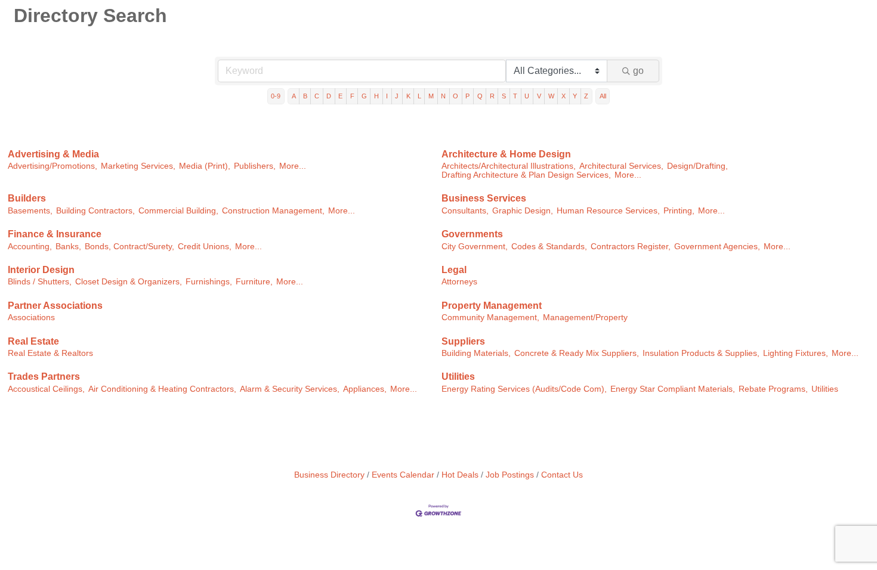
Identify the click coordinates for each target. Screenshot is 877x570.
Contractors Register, (631, 246)
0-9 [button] (275, 96)
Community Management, (490, 317)
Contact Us (562, 474)
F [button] (352, 96)
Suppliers (463, 341)
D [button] (328, 96)
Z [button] (586, 96)
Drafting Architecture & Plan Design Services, (526, 175)
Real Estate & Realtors (50, 353)
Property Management (491, 306)
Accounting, (30, 246)
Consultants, (465, 210)
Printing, (678, 210)
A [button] (294, 96)
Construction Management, (273, 210)
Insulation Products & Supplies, (701, 353)
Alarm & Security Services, (289, 389)
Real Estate (33, 341)
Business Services (483, 198)
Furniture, (254, 281)
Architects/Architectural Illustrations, (508, 166)
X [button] (563, 96)
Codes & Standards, (549, 246)
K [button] (408, 96)
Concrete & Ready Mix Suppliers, (576, 353)
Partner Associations (55, 306)
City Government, (474, 246)
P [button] (467, 96)
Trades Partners (44, 376)
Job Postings (510, 474)
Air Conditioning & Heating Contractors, (162, 389)
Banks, (68, 246)
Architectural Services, (621, 166)
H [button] (376, 96)
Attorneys (459, 281)
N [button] (443, 96)
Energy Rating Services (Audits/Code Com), (524, 389)
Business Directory (329, 474)
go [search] (638, 71)
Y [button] (575, 96)
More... (292, 166)
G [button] (364, 96)
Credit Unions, (204, 246)
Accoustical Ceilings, (46, 389)
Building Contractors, (95, 210)
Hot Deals (459, 474)
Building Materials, (476, 353)
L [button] (419, 96)
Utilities (458, 376)
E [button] (340, 96)
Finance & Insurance (54, 234)
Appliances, (365, 389)
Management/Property (585, 317)
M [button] (431, 96)
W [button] (551, 96)
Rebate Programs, (773, 389)
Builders (27, 198)
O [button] (455, 96)
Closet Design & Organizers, (128, 281)
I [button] (387, 96)
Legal (454, 270)
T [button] (515, 96)
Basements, (30, 210)
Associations (31, 317)
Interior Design (41, 270)
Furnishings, (209, 281)
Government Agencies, (717, 246)
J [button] (397, 96)
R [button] (492, 96)
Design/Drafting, (697, 166)
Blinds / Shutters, (40, 281)
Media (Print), (204, 166)
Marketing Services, (138, 166)
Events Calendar (403, 474)
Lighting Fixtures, (795, 353)
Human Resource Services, (608, 210)
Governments (472, 234)
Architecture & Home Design (506, 154)
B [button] (305, 96)
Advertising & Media (53, 154)
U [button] (526, 96)
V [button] (539, 96)
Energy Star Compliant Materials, (672, 389)
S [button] (504, 96)
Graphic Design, (522, 210)
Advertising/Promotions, (52, 166)
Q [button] (480, 96)
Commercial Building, (178, 210)
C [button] (316, 96)
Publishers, (255, 166)
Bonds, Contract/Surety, (129, 246)
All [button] (603, 96)
